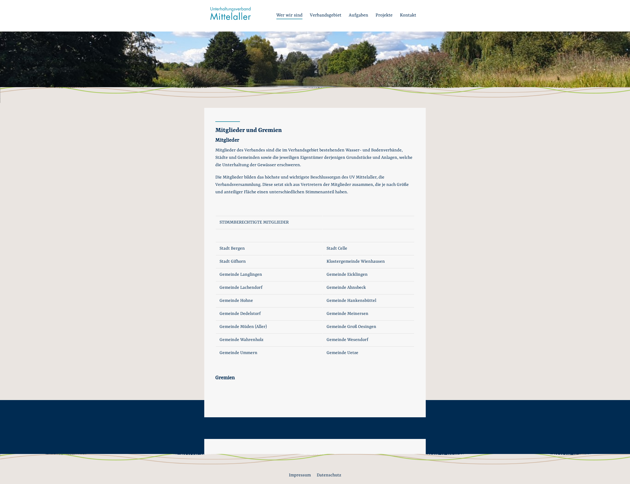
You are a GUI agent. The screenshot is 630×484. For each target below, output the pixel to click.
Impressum (300, 475)
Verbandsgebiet (325, 15)
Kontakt (408, 15)
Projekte (384, 15)
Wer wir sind (289, 15)
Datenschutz (329, 475)
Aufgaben (358, 15)
